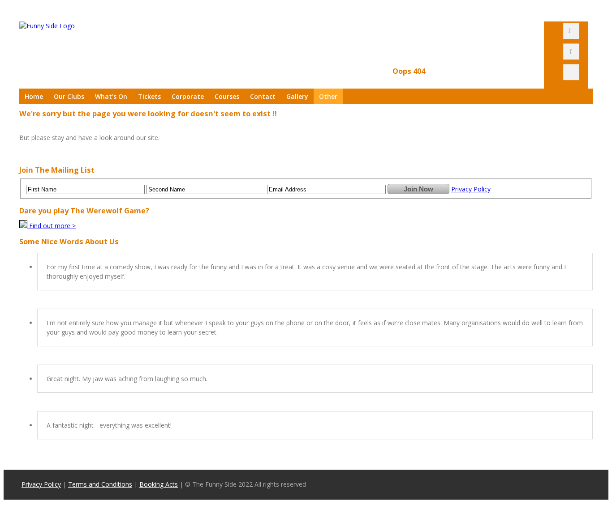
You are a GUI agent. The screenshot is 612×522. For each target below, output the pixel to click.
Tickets (149, 96)
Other (328, 96)
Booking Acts (158, 484)
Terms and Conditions (100, 484)
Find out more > (52, 225)
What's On (111, 96)
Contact (263, 96)
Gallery (297, 96)
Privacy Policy (471, 189)
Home (34, 96)
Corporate (188, 96)
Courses (227, 96)
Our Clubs (69, 96)
